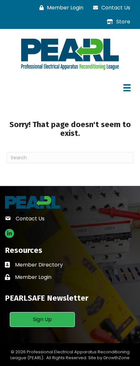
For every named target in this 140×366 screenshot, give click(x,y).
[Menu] (127, 88)
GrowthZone (116, 358)
